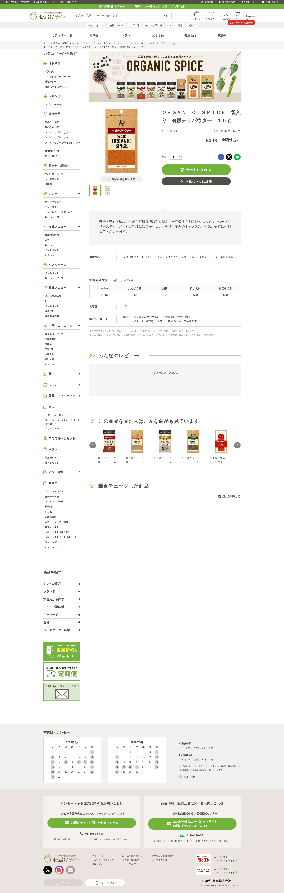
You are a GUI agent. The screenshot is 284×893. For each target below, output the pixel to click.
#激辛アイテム (95, 25)
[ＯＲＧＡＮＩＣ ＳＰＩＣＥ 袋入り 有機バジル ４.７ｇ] (192, 441)
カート (238, 19)
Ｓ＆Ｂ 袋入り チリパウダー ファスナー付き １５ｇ (219, 460)
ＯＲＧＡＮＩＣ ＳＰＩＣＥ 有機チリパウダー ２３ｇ (108, 460)
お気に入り (211, 19)
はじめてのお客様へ (132, 856)
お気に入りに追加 (199, 181)
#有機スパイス (116, 25)
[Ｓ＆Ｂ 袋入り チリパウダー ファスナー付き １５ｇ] (220, 441)
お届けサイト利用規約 (162, 856)
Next (237, 445)
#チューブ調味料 (153, 25)
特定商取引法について (103, 860)
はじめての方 (228, 2)
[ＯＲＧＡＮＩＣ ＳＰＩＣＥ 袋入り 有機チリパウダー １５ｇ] (95, 190)
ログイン (197, 19)
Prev (92, 445)
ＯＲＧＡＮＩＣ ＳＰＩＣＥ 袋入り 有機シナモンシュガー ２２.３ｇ (136, 460)
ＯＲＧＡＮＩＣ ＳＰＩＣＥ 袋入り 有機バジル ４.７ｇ (191, 460)
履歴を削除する (231, 496)
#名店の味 (134, 25)
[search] (165, 16)
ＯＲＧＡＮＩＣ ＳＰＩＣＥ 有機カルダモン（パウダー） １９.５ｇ (164, 460)
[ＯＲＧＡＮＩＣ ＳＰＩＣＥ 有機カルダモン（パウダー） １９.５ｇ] (165, 441)
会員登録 (209, 2)
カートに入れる (198, 170)
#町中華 (192, 25)
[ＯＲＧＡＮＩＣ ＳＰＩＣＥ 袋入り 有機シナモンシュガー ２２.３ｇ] (137, 441)
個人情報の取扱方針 (132, 860)
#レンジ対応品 (174, 25)
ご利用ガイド (250, 2)
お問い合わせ (271, 2)
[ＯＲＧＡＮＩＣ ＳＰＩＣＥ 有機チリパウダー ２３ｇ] (109, 441)
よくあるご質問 (159, 860)
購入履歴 (226, 19)
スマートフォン (109, 883)
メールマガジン (129, 864)
